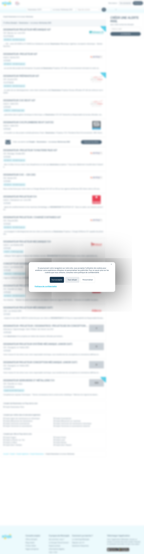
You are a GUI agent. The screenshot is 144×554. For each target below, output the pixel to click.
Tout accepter (56, 280)
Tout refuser (72, 280)
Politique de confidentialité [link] (46, 286)
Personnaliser (88, 280)
